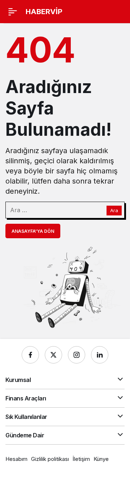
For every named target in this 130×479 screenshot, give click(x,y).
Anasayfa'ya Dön (33, 231)
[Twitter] (53, 355)
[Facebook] (30, 355)
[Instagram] (76, 355)
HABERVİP (44, 11)
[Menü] (12, 11)
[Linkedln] (99, 355)
